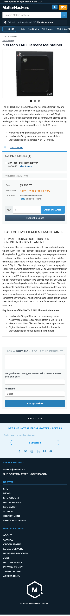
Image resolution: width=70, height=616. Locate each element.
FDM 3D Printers (10, 37)
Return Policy (12, 562)
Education (10, 506)
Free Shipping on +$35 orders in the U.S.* (22, 1)
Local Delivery (13, 548)
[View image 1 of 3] (31, 101)
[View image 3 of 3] (39, 101)
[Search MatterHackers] (64, 15)
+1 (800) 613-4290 (14, 469)
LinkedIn (38, 451)
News (7, 493)
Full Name (10, 388)
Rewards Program (15, 553)
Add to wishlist (16, 147)
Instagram (32, 451)
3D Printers (47, 29)
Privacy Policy (13, 567)
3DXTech (8, 40)
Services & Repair (14, 520)
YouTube (51, 451)
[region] (34, 74)
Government (11, 516)
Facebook (19, 451)
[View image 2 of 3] (35, 101)
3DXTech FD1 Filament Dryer (23, 162)
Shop (6, 488)
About (7, 535)
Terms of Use (12, 571)
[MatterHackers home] (15, 8)
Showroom (11, 497)
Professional (12, 502)
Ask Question (35, 403)
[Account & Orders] (55, 7)
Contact (8, 539)
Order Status (12, 544)
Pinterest (44, 451)
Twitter (25, 451)
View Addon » (26, 166)
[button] (34, 22)
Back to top (35, 418)
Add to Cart (52, 209)
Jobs (6, 557)
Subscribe (35, 442)
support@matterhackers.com (25, 474)
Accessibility (11, 576)
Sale (23, 29)
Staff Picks (33, 29)
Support (9, 511)
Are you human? (33, 375)
